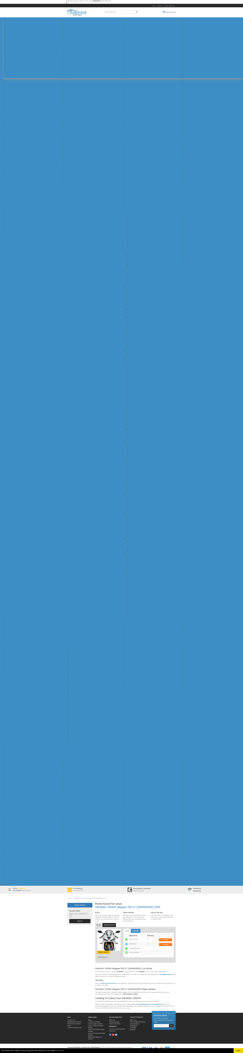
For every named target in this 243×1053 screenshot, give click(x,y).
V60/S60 (131, 563)
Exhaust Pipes (189, 779)
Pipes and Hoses (130, 798)
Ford (126, 314)
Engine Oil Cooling (71, 827)
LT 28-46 (131, 590)
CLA (130, 381)
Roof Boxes (9, 650)
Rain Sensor (69, 853)
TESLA (126, 538)
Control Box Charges (132, 778)
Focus (131, 320)
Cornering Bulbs (10, 24)
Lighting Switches (190, 857)
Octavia (131, 525)
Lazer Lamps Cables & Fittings (195, 260)
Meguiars (188, 622)
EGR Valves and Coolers (133, 783)
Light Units (8, 212)
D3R (66, 151)
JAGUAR (127, 341)
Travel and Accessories (13, 882)
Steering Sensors (130, 840)
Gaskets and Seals (131, 787)
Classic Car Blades (191, 184)
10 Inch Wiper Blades (131, 172)
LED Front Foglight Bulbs (13, 83)
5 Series (131, 254)
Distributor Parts (130, 819)
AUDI (126, 214)
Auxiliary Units (9, 221)
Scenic (131, 472)
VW (126, 571)
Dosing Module (190, 776)
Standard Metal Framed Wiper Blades (197, 172)
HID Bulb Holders (190, 147)
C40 (130, 555)
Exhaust (7, 770)
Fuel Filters (188, 796)
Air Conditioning (70, 819)
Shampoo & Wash (131, 622)
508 (130, 438)
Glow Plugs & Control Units (134, 821)
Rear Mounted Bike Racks (133, 654)
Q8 (130, 244)
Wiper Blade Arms (191, 180)
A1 (129, 216)
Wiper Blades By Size (12, 172)
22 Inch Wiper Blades (132, 195)
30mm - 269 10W (10, 69)
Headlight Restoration (12, 631)
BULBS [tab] (99, 925)
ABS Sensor (188, 760)
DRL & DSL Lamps (190, 233)
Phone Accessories (11, 671)
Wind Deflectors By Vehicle (193, 648)
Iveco (127, 335)
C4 (130, 278)
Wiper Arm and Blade (192, 182)
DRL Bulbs (8, 30)
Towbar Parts (9, 787)
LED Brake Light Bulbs (12, 92)
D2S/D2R (127, 165)
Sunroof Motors (190, 825)
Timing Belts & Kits (71, 762)
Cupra (71, 667)
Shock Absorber (190, 838)
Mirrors (7, 793)
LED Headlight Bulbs (11, 81)
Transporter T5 (133, 609)
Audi (186, 223)
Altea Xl (131, 497)
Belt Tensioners (70, 760)
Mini (126, 411)
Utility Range (189, 254)
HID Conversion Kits (11, 146)
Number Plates (10, 795)
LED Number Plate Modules (193, 220)
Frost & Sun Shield (190, 675)
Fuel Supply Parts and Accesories (196, 810)
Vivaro (131, 550)
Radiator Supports (131, 766)
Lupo (130, 592)
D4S (66, 157)
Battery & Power (10, 749)
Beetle (131, 574)
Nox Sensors (189, 814)
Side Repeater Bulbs (12, 41)
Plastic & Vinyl (129, 637)
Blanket (187, 670)
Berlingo (131, 273)
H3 (66, 24)
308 (130, 434)
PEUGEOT (128, 426)
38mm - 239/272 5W (12, 71)
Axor (130, 375)
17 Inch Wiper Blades (131, 185)
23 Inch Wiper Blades (132, 197)
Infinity (71, 686)
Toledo (131, 510)
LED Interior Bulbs (11, 102)
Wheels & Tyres (130, 629)
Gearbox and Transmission (14, 776)
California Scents (70, 622)
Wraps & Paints (10, 637)
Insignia (131, 548)
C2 (129, 275)
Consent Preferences (74, 1028)
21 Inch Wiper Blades (131, 193)
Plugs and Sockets (71, 783)
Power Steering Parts (132, 834)
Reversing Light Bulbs (12, 39)
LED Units (8, 106)
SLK (130, 398)
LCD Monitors (189, 660)
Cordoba (132, 500)
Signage (8, 796)
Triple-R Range (189, 252)
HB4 (66, 39)
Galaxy (131, 324)
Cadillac (71, 660)
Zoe (130, 483)
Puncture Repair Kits (191, 629)
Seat (126, 495)
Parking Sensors (190, 662)
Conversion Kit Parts (12, 147)
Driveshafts (9, 825)
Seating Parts (189, 823)
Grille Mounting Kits (191, 244)
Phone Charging (190, 683)
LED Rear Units (9, 218)
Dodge (71, 675)
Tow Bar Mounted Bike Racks (134, 658)
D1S (66, 146)
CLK (130, 383)
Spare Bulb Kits (190, 656)
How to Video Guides (95, 1024)
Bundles (127, 639)
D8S (66, 161)
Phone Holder (189, 685)
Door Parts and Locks (192, 821)
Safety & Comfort (11, 667)
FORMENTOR (132, 288)
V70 (130, 565)
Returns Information (74, 1024)
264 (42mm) (69, 123)
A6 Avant (132, 235)
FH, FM (131, 557)
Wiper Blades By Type (12, 174)
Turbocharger (129, 806)
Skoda (71, 728)
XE (129, 343)
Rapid (131, 527)
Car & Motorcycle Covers (13, 629)
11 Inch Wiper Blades (131, 174)
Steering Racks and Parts (133, 838)
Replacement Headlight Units (15, 216)
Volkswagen (69, 214)
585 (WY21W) (129, 49)
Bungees (128, 683)
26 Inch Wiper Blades (132, 203)
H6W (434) (188, 37)
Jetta (130, 588)
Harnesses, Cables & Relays (194, 144)
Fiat (126, 307)
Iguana (67, 176)
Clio (130, 461)
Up (129, 612)
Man (70, 702)
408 (130, 436)
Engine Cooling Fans (72, 825)
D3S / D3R (68, 104)
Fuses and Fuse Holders (133, 853)
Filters (7, 772)
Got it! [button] (238, 1050)
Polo (130, 595)
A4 (129, 227)
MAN (126, 358)
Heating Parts (69, 829)
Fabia (130, 519)
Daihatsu (72, 673)
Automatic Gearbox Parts (13, 819)
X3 (129, 261)
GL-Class (132, 390)
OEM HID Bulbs (10, 144)
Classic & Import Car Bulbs (14, 47)
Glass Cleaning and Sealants (135, 631)
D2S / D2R (68, 102)
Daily (130, 337)
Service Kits (9, 836)
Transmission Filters (191, 800)
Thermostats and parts (73, 833)
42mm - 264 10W (10, 73)
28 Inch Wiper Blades (132, 204)
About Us (112, 1020)
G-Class (131, 388)
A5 (129, 229)
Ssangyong (73, 730)
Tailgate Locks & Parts (192, 827)
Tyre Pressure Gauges (192, 631)
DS (126, 299)
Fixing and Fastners (131, 852)
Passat (131, 593)
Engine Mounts (130, 785)
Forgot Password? (170, 6)
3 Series (131, 252)
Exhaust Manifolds (191, 778)
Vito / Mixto (132, 407)
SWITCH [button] (79, 921)
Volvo (71, 741)
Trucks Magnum (134, 478)
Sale (6, 867)
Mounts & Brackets (191, 248)
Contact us (71, 1020)
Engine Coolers (70, 823)
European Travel (10, 658)
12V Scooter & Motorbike (13, 49)
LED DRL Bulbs (9, 89)
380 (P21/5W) (189, 41)
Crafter (131, 580)
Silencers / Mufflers (191, 789)
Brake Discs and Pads (192, 762)
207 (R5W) (188, 32)
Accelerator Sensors (72, 774)
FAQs (69, 1026)
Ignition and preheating (13, 779)
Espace (131, 462)
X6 (129, 265)
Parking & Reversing (11, 660)
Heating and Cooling (12, 778)
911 (129, 445)
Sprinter (131, 400)
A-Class (131, 371)
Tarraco (131, 508)
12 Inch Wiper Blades (131, 176)
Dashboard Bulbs (11, 45)
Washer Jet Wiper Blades (193, 178)
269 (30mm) (69, 125)
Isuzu (70, 688)
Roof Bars (8, 648)
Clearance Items (114, 1024)
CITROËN (127, 271)
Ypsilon (131, 352)
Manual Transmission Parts (14, 834)
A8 (129, 239)
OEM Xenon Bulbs (11, 878)
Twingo (131, 481)
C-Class (131, 379)
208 (130, 432)
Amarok (131, 573)
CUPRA (127, 286)
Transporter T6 (133, 611)
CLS (130, 385)
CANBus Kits (189, 242)
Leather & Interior (130, 635)
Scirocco (132, 597)
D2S (66, 149)
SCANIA (127, 487)
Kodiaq (131, 523)
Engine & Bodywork (131, 643)
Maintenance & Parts (12, 759)
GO (171, 1026)
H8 (66, 30)
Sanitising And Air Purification (14, 633)
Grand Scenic (133, 464)
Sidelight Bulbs (10, 26)
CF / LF (131, 294)
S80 (130, 559)
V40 (130, 561)
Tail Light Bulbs (10, 35)
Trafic (130, 474)
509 (6, 138)
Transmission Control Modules (15, 840)
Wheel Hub (188, 848)
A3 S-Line (132, 223)
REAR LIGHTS (102, 957)
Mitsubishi (72, 711)
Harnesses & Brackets (12, 227)
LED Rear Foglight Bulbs (13, 91)
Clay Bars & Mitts (130, 626)
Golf (130, 586)
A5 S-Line (132, 231)
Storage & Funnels (131, 863)
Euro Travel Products (191, 654)
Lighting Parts (9, 798)
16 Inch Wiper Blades (131, 184)
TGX (130, 364)
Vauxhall (127, 544)
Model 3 (131, 540)
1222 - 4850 (132, 370)
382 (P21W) (128, 41)
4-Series (131, 489)
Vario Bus (132, 406)
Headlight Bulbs (10, 20)
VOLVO (127, 554)
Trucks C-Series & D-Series (137, 476)
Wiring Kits (188, 256)
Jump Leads (129, 671)
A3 (129, 221)
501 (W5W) (188, 35)
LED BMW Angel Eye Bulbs (73, 136)
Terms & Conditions (73, 1047)
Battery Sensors (70, 778)
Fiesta (131, 318)
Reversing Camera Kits (192, 664)
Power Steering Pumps (132, 836)
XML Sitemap (95, 1047)
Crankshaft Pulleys (131, 781)
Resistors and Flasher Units (14, 110)
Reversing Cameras (191, 666)
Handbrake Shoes (191, 770)
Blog (89, 1020)
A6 (129, 233)
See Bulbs (165, 940)
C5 (130, 280)
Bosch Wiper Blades (72, 170)
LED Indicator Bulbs (11, 87)
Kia (70, 696)
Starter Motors (70, 785)
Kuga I (131, 326)
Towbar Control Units (12, 852)
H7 (66, 28)
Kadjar (131, 466)
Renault (71, 721)
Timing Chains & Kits (72, 766)
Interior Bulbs (9, 43)
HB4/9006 (128, 161)
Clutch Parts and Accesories (14, 821)
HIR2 (66, 41)
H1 (65, 20)
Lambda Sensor (190, 785)
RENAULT (127, 457)
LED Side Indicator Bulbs (13, 100)
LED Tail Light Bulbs (11, 94)
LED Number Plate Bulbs (13, 96)
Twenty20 (68, 172)
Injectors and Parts (191, 783)
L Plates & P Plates (11, 673)
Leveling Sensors (190, 836)
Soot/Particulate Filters (192, 791)
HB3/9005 (128, 159)
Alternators (68, 776)
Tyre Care (8, 628)
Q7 (129, 242)
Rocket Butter (189, 624)
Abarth (71, 650)
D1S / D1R (68, 100)
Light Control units (191, 854)
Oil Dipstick (128, 793)
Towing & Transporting (12, 669)
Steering (8, 783)
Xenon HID (8, 142)
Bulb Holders (189, 852)
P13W (126, 108)
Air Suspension (189, 831)
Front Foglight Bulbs (12, 22)
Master (131, 468)
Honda (71, 683)
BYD (70, 658)
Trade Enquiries (114, 1022)
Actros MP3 (132, 373)
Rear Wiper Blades (191, 174)
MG (70, 707)
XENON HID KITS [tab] (109, 925)
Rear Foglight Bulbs (11, 32)
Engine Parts (9, 768)
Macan (131, 449)
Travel (7, 647)
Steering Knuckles (190, 840)
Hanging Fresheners (72, 624)
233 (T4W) (188, 33)
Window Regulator (131, 768)
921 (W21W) (188, 62)
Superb (131, 533)
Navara (131, 421)
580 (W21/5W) (189, 45)
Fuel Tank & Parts (190, 812)
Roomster (132, 529)
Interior (7, 781)
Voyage (131, 614)
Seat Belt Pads (189, 679)
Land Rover (128, 356)
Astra (130, 546)
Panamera (132, 451)
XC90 (130, 567)
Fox (130, 584)
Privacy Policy (85, 1047)
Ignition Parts (129, 825)
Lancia (127, 351)
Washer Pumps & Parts (72, 859)
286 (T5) (8, 136)
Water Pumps (129, 808)
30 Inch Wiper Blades (132, 206)
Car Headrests (10, 664)
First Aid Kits (188, 672)
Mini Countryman (134, 415)
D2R (66, 147)
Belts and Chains (11, 760)
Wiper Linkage (69, 855)
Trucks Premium (134, 480)
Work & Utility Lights (191, 239)
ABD (66, 178)
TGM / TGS (132, 362)
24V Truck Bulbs (10, 52)
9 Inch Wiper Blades (131, 170)
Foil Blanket (188, 673)
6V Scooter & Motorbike (13, 51)
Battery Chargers (130, 669)
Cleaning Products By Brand (14, 626)
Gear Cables (9, 831)
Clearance (8, 870)
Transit (131, 332)
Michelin (67, 174)
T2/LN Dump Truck (134, 402)
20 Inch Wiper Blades (132, 191)
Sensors (127, 800)
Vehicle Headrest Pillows (193, 677)
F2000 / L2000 (133, 360)
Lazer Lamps (9, 223)
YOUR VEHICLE (80, 905)
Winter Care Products (12, 635)
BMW (126, 248)
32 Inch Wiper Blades (132, 208)
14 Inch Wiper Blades (131, 180)
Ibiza (130, 502)
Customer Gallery (94, 1022)
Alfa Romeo (73, 652)
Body (7, 762)
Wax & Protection (130, 628)
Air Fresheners (10, 622)
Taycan (131, 453)
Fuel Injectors (189, 806)
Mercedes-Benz (74, 705)
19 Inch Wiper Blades (131, 189)
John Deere (129, 349)
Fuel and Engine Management (15, 774)
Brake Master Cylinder (192, 764)
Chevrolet (72, 662)
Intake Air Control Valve (132, 789)
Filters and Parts (10, 829)
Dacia (71, 669)
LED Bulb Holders (10, 108)
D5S (66, 159)
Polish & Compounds (132, 624)
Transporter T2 (133, 607)
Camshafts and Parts (132, 776)
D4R (66, 155)
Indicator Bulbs (10, 28)
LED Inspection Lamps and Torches (136, 857)
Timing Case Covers (72, 764)
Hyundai (71, 685)
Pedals (127, 764)
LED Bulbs (8, 79)
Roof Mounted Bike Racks (133, 656)
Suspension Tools (190, 846)
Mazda (71, 703)
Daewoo (72, 671)
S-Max (131, 330)
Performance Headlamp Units (15, 214)
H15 (66, 35)
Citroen (71, 666)
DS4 (130, 301)
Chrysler (71, 664)
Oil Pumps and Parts (132, 796)
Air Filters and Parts (191, 795)
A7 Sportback (133, 237)
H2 (66, 22)
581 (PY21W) (128, 45)
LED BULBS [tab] (135, 931)
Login (153, 6)
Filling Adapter (10, 827)
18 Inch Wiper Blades (131, 187)
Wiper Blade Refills (191, 185)
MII (129, 506)
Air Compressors (190, 628)
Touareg (131, 603)
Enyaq (131, 518)
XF (129, 296)
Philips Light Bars (10, 225)
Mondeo (131, 328)
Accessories (129, 641)
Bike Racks (8, 654)
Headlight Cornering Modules (194, 153)
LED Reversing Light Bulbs (13, 98)
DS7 (130, 303)
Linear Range (189, 246)
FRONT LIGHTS (103, 952)
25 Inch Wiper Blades (132, 201)
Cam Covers (129, 774)
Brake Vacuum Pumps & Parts (195, 766)
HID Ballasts (188, 146)
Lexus (70, 700)
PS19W (127, 110)
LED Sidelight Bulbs (11, 85)
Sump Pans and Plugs (132, 802)
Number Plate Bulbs (11, 37)
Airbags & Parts (190, 819)
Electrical (8, 766)
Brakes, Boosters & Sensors (194, 768)
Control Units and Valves (73, 821)
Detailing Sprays (130, 633)
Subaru (71, 732)
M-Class (131, 394)
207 (130, 430)
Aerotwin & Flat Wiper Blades (194, 170)
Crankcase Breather (131, 779)
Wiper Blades (9, 168)
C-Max (131, 316)
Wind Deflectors (10, 652)
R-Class (131, 396)
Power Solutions (10, 662)
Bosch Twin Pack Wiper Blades (195, 176)
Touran (131, 605)
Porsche (127, 442)
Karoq (131, 521)
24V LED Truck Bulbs (11, 111)
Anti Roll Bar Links (190, 833)
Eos (130, 582)
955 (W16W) (69, 58)
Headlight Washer (71, 852)
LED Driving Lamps (191, 235)
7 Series (131, 256)
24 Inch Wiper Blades (132, 199)
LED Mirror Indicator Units (13, 220)
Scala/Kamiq (133, 531)
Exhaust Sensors (190, 781)
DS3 (130, 282)
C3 (129, 277)
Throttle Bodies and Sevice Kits (135, 804)
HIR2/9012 (128, 163)
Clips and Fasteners (131, 762)
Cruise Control (70, 779)
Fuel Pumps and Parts (192, 808)
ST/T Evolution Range (191, 250)
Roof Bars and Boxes (12, 880)
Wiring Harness (70, 791)
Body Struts (129, 760)
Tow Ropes (128, 685)
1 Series (131, 250)
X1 (129, 259)
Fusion (131, 322)
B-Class (131, 377)
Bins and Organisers (12, 666)
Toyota (71, 736)
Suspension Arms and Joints (194, 844)
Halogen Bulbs (10, 18)
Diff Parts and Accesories (13, 823)
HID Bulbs (188, 149)
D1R (66, 144)
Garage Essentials (11, 791)
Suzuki (71, 734)
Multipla (131, 309)
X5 (129, 263)
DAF (126, 292)
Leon (130, 504)
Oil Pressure (129, 795)
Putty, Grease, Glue (131, 861)
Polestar (71, 717)
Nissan (127, 419)
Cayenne (132, 447)
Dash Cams (9, 656)
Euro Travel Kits (190, 652)
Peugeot (72, 715)
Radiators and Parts (72, 831)
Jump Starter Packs (11, 755)
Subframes (188, 842)
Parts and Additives (191, 787)
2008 (130, 428)
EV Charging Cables (12, 753)
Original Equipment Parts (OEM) (15, 149)
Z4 (129, 267)
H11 (66, 33)
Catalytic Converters (192, 774)
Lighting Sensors (190, 856)
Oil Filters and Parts (191, 798)
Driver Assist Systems (72, 781)
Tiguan (131, 601)
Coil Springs (189, 834)
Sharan (131, 599)
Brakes (7, 764)
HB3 (66, 37)
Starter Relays (69, 787)
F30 (130, 258)
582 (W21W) (128, 47)
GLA (130, 392)
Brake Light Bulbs (11, 33)
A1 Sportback (133, 220)
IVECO (71, 690)
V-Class (131, 404)
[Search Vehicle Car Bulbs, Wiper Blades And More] (137, 12)
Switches (68, 789)
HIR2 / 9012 (68, 83)
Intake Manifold (130, 791)
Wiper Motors (69, 857)
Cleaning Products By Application (16, 624)
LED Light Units (10, 876)
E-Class (131, 387)
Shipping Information (74, 1022)
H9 (66, 32)
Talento (131, 311)
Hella (66, 180)
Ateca (131, 499)
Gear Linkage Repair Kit (13, 833)
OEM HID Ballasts (190, 155)
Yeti (130, 535)
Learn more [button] (60, 1050)
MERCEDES (128, 368)
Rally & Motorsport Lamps (193, 237)
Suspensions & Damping (13, 785)
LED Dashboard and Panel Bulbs (16, 104)
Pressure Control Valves (193, 815)
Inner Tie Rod (129, 833)
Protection (128, 859)
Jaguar (71, 692)
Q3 (130, 240)
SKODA (127, 514)
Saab (70, 724)
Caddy (131, 578)
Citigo (131, 516)
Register (160, 6)
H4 (66, 26)
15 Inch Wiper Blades (131, 182)
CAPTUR (131, 459)
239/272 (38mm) (70, 121)
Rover (71, 722)
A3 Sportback (133, 225)
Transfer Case (10, 838)
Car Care (8, 620)
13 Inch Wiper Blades (131, 178)
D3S (66, 153)
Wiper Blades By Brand (13, 170)
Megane (131, 470)
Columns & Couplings (132, 831)
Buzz (130, 576)
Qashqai (132, 423)
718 (130, 444)
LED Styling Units (70, 138)
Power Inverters (130, 673)
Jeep (70, 694)
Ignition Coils (129, 823)
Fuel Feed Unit (189, 804)
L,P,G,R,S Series (133, 491)
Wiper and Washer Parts (13, 789)
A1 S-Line (131, 218)
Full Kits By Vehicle (71, 648)
